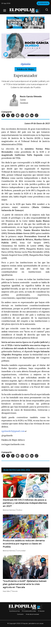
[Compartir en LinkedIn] (32, 115)
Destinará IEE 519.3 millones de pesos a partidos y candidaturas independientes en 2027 (25, 503)
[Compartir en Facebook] (3, 115)
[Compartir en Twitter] (8, 115)
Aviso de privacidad (32, 614)
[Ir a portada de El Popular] (24, 10)
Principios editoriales (29, 611)
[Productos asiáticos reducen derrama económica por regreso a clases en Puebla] (25, 526)
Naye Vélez (6, 591)
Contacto (20, 614)
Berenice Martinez (9, 510)
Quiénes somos (14, 611)
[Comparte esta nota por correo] (22, 115)
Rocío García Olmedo (31, 96)
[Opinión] (25, 22)
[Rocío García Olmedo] (13, 99)
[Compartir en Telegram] (17, 115)
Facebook (24, 103)
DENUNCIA (44, 3)
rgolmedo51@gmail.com (13, 431)
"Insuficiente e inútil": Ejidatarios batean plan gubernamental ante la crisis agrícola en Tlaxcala (25, 584)
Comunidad (21, 551)
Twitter (23, 100)
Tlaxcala (15, 591)
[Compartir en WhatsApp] (13, 115)
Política (19, 510)
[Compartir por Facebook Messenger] (27, 115)
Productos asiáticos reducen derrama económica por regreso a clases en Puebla (24, 543)
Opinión (25, 64)
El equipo (41, 611)
